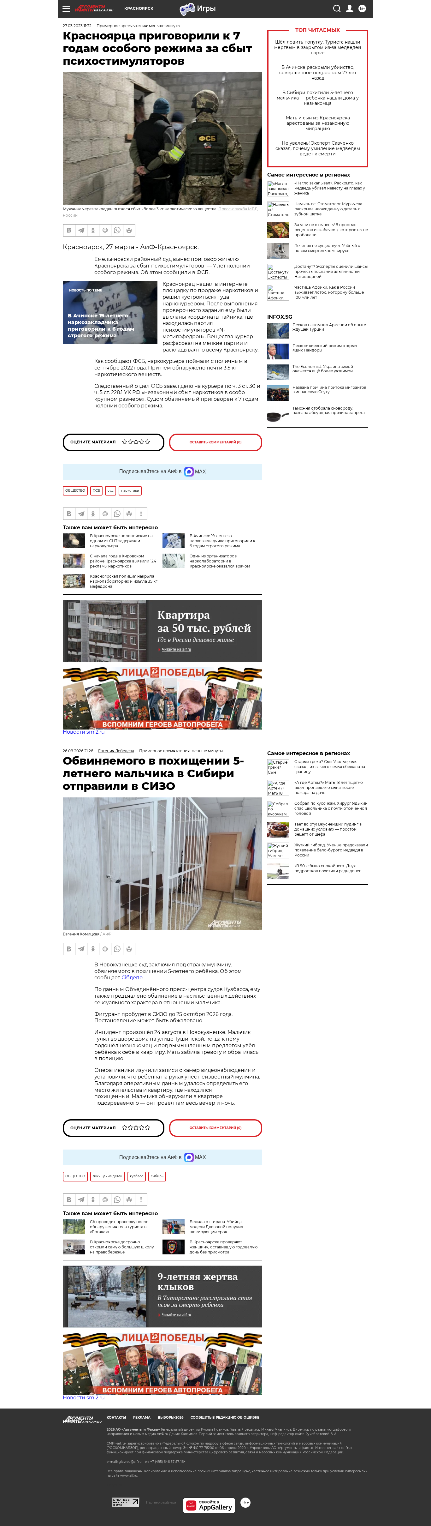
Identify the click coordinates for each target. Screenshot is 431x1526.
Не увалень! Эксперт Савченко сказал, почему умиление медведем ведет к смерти (317, 149)
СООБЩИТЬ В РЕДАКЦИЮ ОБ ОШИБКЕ (225, 1417)
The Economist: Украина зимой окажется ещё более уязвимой (322, 368)
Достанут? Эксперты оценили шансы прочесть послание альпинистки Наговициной (331, 271)
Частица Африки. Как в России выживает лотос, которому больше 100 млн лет (329, 292)
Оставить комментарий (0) (216, 442)
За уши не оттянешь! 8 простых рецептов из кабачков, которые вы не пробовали (331, 229)
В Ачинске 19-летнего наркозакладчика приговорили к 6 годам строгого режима (222, 540)
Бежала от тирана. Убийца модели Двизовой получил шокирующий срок (216, 1226)
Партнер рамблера (161, 1502)
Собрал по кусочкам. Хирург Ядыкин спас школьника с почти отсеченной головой (331, 808)
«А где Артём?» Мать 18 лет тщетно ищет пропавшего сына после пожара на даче (328, 787)
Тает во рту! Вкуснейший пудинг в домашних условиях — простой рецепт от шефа (328, 829)
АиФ (107, 934)
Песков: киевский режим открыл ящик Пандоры (324, 348)
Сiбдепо (132, 978)
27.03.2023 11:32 (77, 25)
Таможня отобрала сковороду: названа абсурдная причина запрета (328, 410)
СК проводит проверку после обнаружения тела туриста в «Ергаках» (119, 1226)
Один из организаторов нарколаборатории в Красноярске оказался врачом (220, 561)
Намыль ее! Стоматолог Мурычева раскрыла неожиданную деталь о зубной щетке (328, 208)
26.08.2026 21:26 (78, 750)
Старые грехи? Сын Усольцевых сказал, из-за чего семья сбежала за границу (329, 766)
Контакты (116, 1417)
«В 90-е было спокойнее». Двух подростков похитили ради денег (327, 868)
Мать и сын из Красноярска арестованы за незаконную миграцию (318, 123)
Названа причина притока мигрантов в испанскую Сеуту (329, 389)
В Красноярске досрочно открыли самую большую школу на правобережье (122, 1247)
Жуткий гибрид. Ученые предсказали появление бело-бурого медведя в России (331, 850)
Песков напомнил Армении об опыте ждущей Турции (329, 327)
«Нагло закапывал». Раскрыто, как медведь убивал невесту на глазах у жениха (329, 188)
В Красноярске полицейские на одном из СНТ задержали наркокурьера (121, 540)
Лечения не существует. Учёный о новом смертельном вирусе (327, 248)
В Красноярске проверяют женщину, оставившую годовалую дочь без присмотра (223, 1247)
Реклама (142, 1417)
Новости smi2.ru (84, 732)
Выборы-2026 (170, 1417)
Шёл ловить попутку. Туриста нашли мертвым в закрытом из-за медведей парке (317, 47)
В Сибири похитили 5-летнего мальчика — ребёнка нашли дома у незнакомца (318, 98)
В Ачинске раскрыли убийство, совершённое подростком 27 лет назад (318, 73)
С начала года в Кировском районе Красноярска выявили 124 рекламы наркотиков (123, 561)
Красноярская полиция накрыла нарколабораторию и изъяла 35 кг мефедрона (123, 581)
